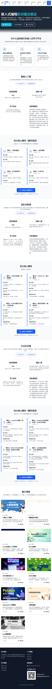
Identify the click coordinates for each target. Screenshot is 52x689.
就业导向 (14, 3)
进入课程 (20, 524)
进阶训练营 (27, 3)
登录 (48, 3)
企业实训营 (33, 3)
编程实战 (44, 3)
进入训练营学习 (20, 83)
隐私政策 (29, 659)
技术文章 (29, 657)
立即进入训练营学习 (26, 190)
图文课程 (39, 3)
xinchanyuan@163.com (34, 666)
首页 (9, 3)
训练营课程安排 (31, 83)
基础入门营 (20, 3)
